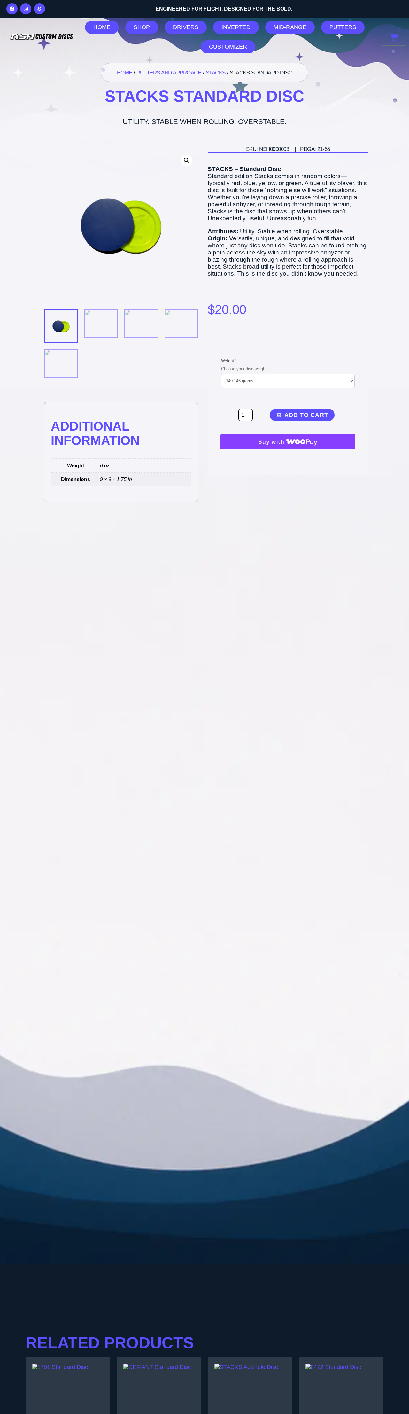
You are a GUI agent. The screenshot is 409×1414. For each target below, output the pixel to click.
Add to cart (306, 415)
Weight (238, 360)
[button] (186, 160)
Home (124, 73)
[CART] (394, 37)
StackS (216, 73)
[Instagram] (25, 8)
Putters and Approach (168, 73)
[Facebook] (12, 8)
